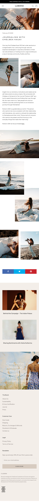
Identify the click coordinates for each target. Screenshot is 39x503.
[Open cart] (36, 6)
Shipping (5, 423)
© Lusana (4, 473)
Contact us (5, 431)
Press (4, 409)
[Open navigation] (3, 6)
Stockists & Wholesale (9, 428)
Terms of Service (7, 444)
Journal (4, 407)
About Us (5, 399)
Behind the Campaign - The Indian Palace (17, 313)
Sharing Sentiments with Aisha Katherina (17, 343)
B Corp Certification (8, 404)
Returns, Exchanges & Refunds (12, 425)
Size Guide (5, 420)
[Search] (33, 6)
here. (23, 123)
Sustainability (6, 401)
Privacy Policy (6, 441)
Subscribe (20, 466)
